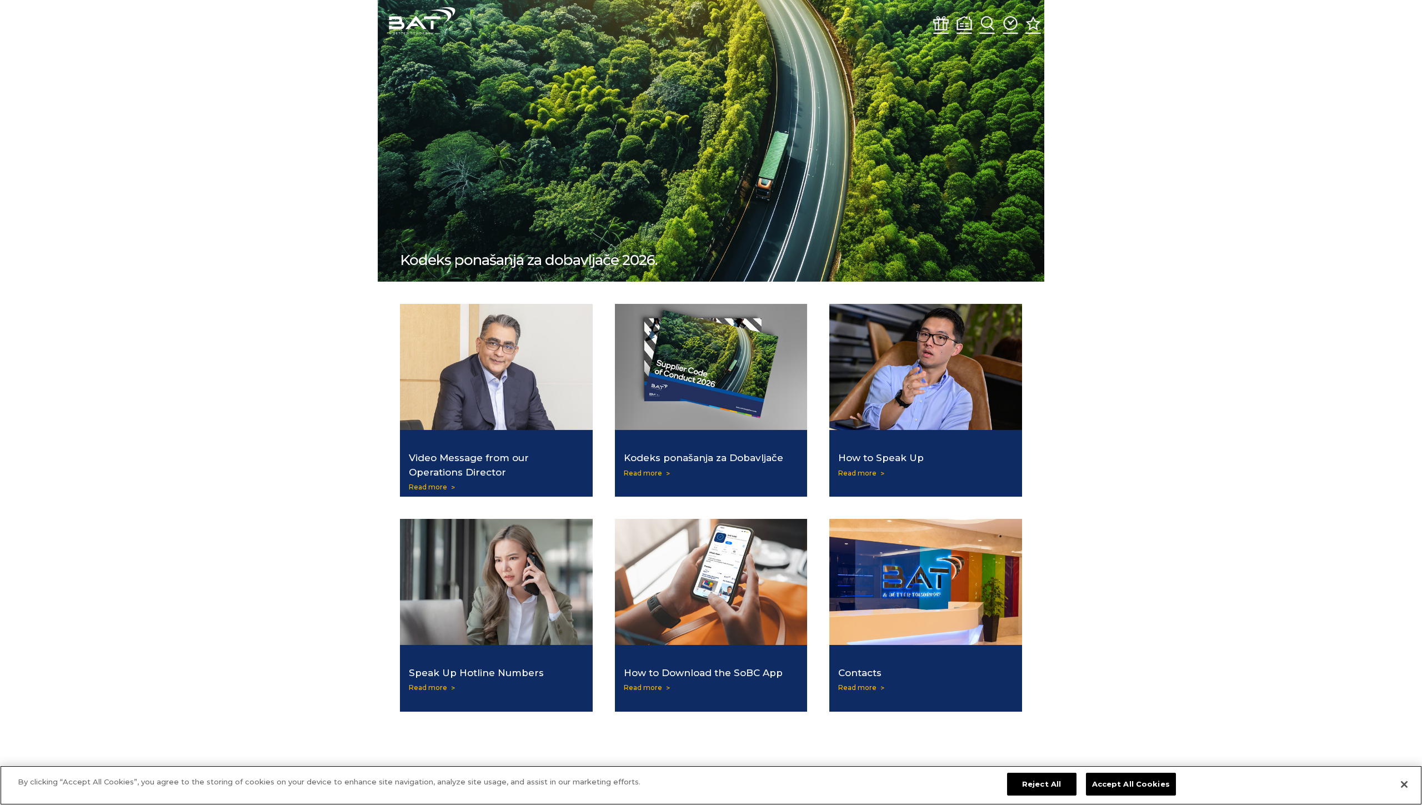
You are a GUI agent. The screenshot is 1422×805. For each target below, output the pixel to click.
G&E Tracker (941, 25)
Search (987, 25)
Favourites (1033, 25)
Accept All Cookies (1131, 783)
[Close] (1404, 784)
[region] (711, 785)
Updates (1010, 25)
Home (964, 25)
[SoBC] (422, 21)
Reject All (1041, 783)
